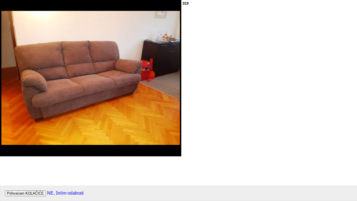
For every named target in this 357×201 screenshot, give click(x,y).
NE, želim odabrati (65, 193)
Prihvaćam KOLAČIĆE (25, 193)
